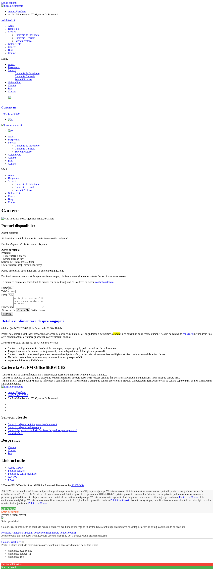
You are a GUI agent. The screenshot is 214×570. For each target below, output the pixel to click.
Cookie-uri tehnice (11, 542)
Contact (12, 53)
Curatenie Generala (25, 37)
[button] (107, 58)
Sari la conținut (9, 2)
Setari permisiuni (10, 511)
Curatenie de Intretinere (27, 34)
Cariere (12, 47)
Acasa (11, 25)
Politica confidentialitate (47, 532)
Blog (10, 50)
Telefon (5, 291)
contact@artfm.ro (104, 282)
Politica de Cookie (38, 503)
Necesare (6, 532)
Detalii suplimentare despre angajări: (33, 321)
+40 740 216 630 (10, 113)
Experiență (7, 307)
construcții (188, 333)
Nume (5, 287)
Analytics (17, 532)
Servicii (12, 31)
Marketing (28, 532)
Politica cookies (68, 532)
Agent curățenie (9, 232)
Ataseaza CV (8, 310)
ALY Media (77, 485)
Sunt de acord (8, 508)
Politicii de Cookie (189, 497)
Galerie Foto (14, 44)
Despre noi (14, 28)
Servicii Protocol (23, 41)
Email (4, 294)
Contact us (8, 107)
